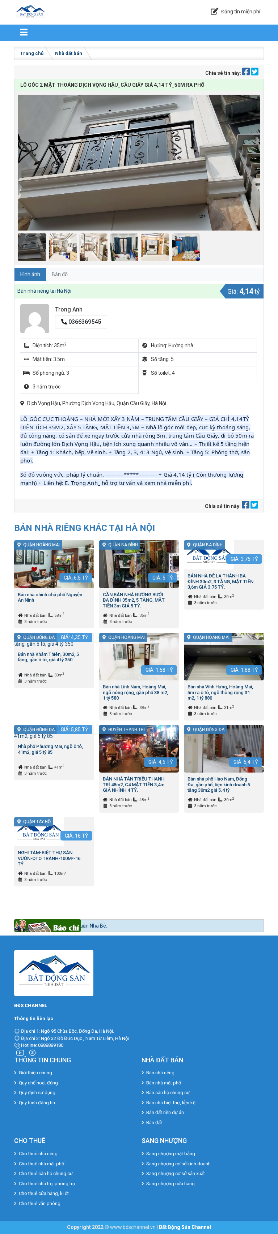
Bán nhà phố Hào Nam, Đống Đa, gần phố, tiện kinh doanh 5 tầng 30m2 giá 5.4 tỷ (219, 784)
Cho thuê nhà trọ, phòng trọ (47, 1183)
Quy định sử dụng (37, 1092)
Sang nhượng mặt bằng (170, 1153)
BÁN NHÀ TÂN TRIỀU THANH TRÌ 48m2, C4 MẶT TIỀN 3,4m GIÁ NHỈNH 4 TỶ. (133, 784)
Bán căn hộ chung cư (168, 1092)
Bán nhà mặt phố (163, 1082)
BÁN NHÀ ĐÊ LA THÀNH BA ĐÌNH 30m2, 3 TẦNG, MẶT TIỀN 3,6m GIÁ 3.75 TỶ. (220, 581)
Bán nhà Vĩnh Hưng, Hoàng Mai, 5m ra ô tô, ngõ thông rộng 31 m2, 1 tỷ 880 (220, 692)
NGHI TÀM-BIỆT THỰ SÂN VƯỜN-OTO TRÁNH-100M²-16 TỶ (49, 858)
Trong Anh (69, 309)
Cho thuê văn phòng (39, 1203)
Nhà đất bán (68, 53)
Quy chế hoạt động (38, 1082)
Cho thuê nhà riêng (38, 1153)
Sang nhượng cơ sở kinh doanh (178, 1163)
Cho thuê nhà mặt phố (41, 1163)
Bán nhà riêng (160, 1072)
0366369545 (84, 321)
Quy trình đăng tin (37, 1102)
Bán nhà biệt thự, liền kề (170, 1102)
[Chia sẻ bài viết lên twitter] (254, 73)
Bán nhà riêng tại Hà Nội (44, 291)
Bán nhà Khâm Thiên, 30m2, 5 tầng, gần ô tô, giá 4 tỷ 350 (48, 657)
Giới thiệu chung (35, 1072)
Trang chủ (31, 53)
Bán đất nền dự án (165, 1112)
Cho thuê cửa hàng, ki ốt (44, 1193)
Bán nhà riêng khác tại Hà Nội (84, 528)
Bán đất (154, 1122)
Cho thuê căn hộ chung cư (46, 1173)
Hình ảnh (30, 274)
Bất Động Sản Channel (185, 1227)
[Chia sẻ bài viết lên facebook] (246, 73)
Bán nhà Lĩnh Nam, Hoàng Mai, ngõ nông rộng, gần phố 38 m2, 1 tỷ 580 (135, 692)
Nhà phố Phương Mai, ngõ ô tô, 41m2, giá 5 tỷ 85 (50, 749)
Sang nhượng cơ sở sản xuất (175, 1173)
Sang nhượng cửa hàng (170, 1183)
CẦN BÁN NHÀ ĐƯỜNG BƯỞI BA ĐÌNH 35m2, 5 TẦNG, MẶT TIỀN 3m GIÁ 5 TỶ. (134, 600)
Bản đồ (60, 274)
